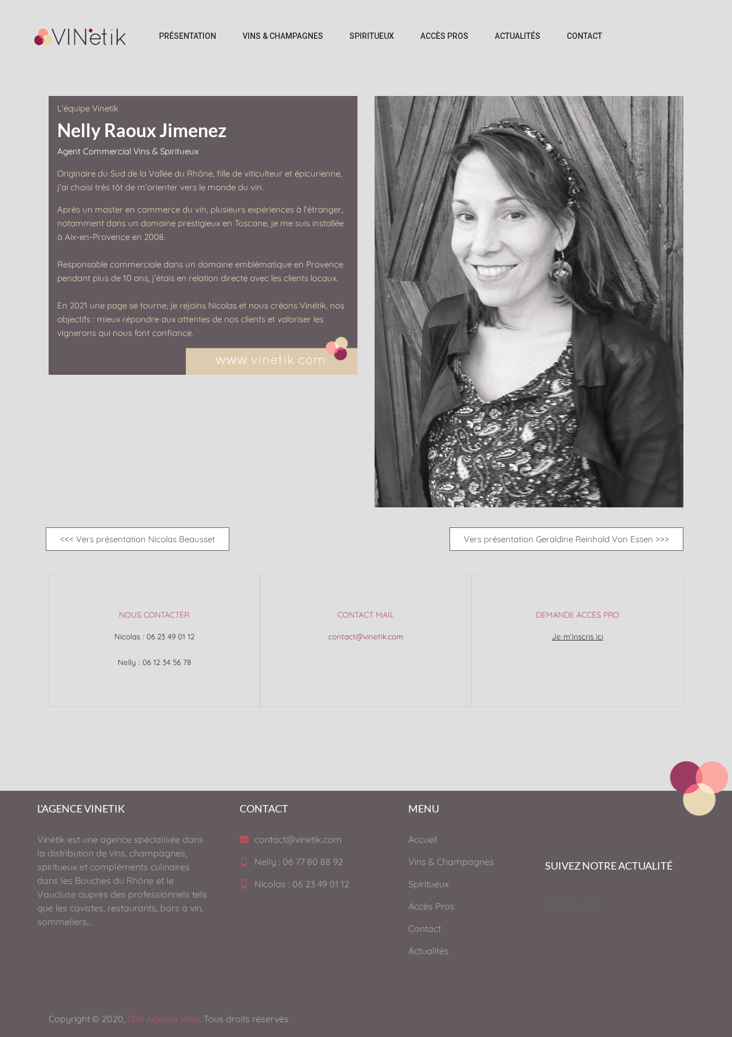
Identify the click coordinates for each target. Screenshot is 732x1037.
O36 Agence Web (164, 1018)
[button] (137, 539)
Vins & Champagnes (451, 861)
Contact (424, 928)
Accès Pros (431, 906)
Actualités (428, 950)
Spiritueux (428, 884)
